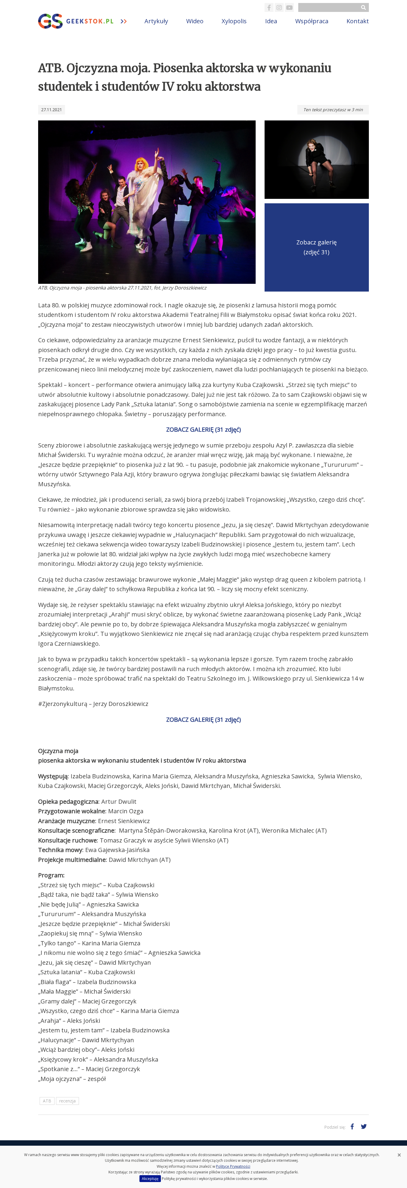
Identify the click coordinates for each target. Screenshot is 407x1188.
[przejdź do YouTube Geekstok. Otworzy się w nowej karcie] (289, 7)
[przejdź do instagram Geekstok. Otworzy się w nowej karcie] (279, 7)
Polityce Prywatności (233, 1166)
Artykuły (156, 21)
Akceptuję (150, 1178)
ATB (47, 1101)
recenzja (67, 1101)
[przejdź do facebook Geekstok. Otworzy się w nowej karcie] (269, 7)
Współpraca (311, 21)
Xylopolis (234, 21)
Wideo (195, 21)
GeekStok (87, 21)
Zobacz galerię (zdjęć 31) (316, 247)
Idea (271, 21)
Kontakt (358, 21)
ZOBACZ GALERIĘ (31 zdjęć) (203, 429)
